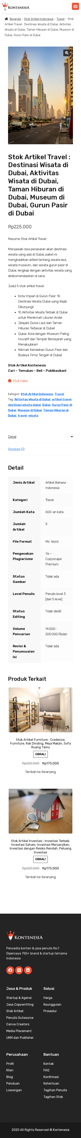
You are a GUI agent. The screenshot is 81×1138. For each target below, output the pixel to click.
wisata (33, 415)
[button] (75, 6)
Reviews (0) (16, 449)
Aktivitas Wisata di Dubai (32, 399)
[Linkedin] (28, 970)
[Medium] (19, 970)
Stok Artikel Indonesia (38, 19)
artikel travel (61, 399)
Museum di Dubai (30, 410)
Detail (12, 437)
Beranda (15, 19)
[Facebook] (10, 970)
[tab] (40, 437)
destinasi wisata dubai (24, 405)
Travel (60, 19)
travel (22, 415)
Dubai (46, 405)
